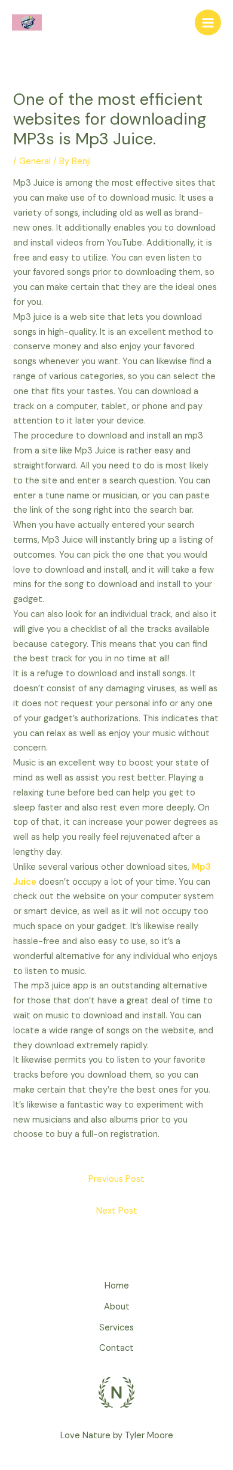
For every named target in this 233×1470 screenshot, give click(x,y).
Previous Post (116, 1179)
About (117, 1306)
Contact (116, 1348)
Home (117, 1285)
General (35, 161)
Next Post (116, 1211)
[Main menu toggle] (208, 23)
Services (116, 1327)
